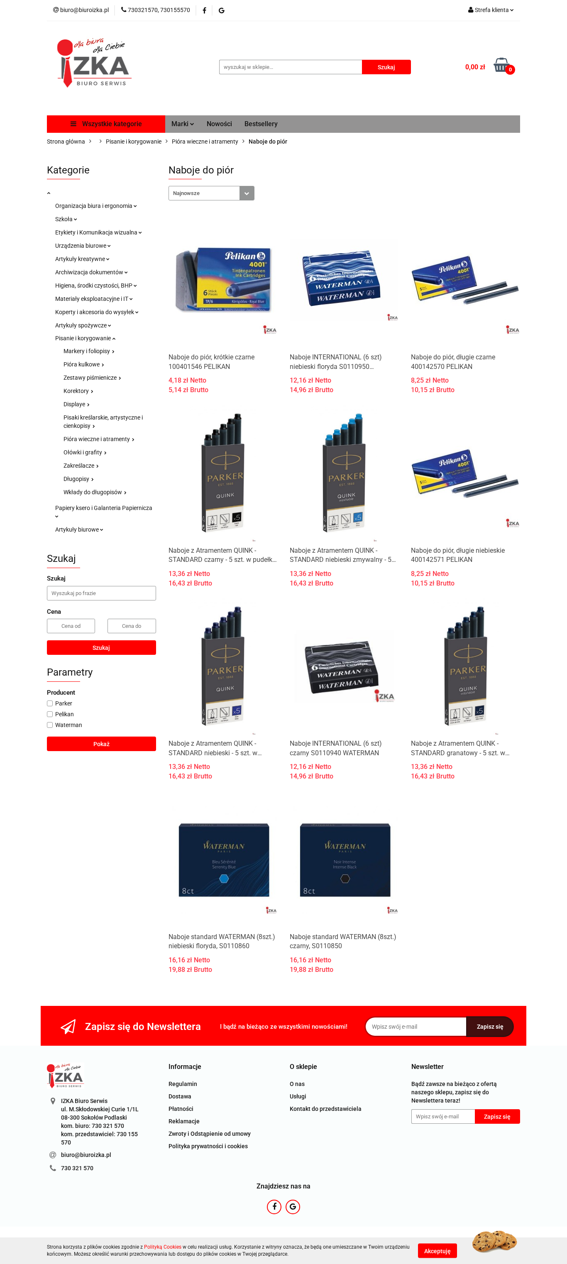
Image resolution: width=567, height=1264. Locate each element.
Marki (180, 124)
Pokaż (101, 744)
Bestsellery (261, 124)
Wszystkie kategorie (111, 124)
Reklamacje (184, 1121)
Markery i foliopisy (87, 351)
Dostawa (180, 1096)
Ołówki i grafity (83, 452)
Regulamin (183, 1084)
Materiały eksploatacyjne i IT (92, 298)
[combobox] (211, 193)
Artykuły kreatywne (80, 259)
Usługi (298, 1096)
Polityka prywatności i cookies (208, 1146)
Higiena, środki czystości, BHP (94, 285)
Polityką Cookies (162, 1247)
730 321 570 (77, 1168)
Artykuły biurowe (77, 529)
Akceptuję (437, 1250)
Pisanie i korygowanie (83, 338)
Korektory (77, 391)
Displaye (75, 404)
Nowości (219, 124)
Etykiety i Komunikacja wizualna (97, 232)
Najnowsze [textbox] (186, 193)
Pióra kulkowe (82, 364)
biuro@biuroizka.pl (86, 1155)
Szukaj (101, 647)
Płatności (181, 1108)
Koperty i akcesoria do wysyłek (95, 312)
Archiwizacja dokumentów (90, 272)
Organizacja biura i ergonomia (94, 206)
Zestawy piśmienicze (91, 377)
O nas (297, 1084)
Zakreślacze (79, 465)
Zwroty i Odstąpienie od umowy (210, 1133)
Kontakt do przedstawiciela (326, 1108)
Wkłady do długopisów (93, 492)
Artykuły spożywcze (81, 325)
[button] (185, 1067)
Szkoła (64, 219)
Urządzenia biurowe (81, 245)
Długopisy (77, 479)
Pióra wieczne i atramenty (97, 439)
